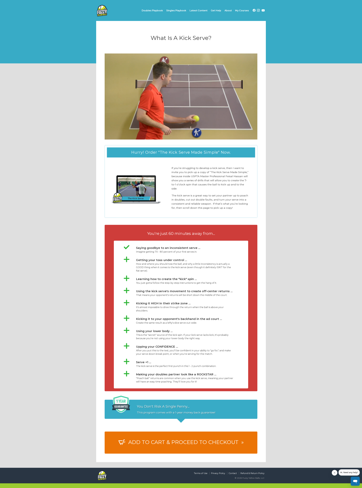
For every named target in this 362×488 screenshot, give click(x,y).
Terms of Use (200, 473)
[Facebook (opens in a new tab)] (254, 11)
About (228, 10)
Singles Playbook (176, 10)
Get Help (216, 10)
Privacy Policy (218, 473)
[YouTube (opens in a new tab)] (263, 11)
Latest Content (198, 10)
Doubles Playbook (152, 10)
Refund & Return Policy (252, 473)
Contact (233, 473)
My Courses (242, 10)
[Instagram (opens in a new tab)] (258, 11)
